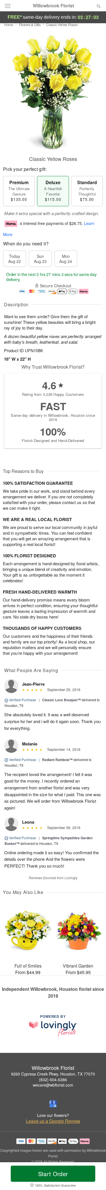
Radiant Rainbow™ (57, 759)
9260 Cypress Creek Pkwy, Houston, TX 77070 (53, 1074)
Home (8, 24)
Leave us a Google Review (53, 1121)
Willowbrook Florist (53, 5)
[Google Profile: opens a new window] (53, 1104)
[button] (94, 1177)
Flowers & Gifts (30, 24)
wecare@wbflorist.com (53, 1085)
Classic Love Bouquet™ (61, 699)
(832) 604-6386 (53, 1079)
